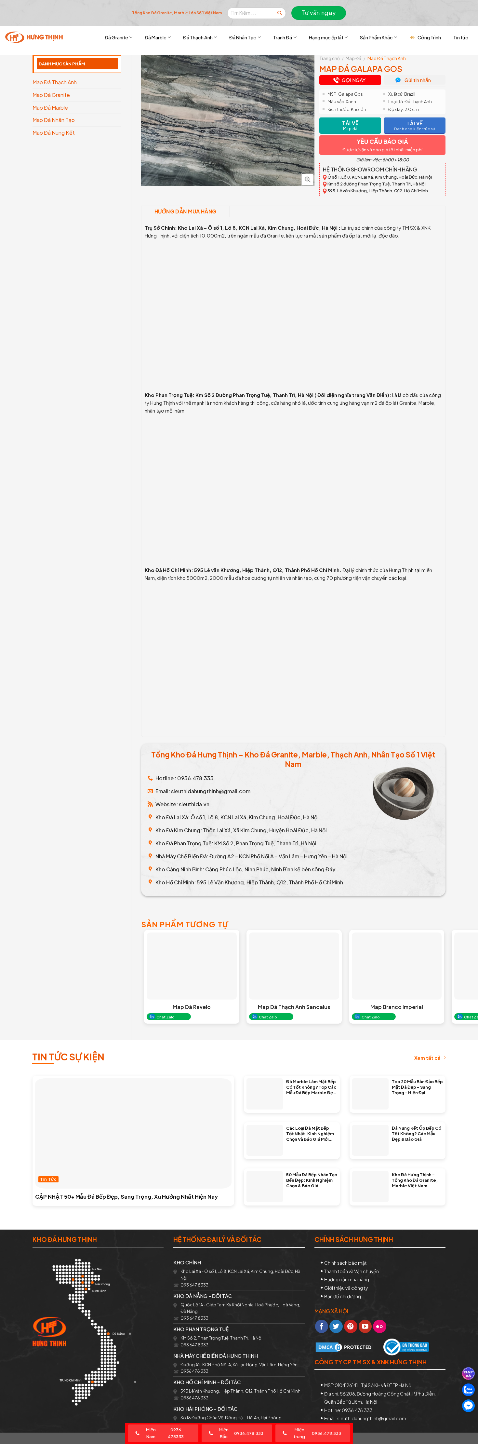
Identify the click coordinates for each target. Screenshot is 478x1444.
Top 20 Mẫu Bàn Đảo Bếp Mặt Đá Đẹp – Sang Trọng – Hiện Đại (417, 1087)
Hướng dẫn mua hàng (185, 211)
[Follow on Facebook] (321, 1326)
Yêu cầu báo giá (382, 141)
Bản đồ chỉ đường (342, 1296)
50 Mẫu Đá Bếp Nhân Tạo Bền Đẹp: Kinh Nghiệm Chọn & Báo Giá (311, 1180)
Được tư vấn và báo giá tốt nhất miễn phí (382, 149)
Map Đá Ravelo (192, 1007)
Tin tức (460, 37)
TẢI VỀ (414, 125)
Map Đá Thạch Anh (55, 82)
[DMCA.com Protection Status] (344, 1346)
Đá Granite (116, 37)
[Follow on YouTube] (365, 1326)
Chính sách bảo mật (345, 1263)
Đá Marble (155, 37)
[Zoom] (307, 179)
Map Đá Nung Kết (54, 132)
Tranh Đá (282, 37)
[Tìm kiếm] (279, 13)
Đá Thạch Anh (198, 37)
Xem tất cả (427, 1058)
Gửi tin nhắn (418, 80)
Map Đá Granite (51, 94)
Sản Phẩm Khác (376, 37)
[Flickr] (379, 1326)
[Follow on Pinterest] (350, 1326)
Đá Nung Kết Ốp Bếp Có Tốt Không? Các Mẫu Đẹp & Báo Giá (416, 1133)
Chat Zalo (165, 1017)
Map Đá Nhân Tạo (54, 119)
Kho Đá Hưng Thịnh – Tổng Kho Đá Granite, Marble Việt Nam (415, 1180)
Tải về (350, 125)
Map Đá (353, 58)
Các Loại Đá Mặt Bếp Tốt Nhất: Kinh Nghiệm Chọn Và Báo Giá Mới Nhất (310, 1133)
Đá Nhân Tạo (243, 37)
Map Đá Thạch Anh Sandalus (294, 1007)
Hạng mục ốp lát (326, 37)
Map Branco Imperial (396, 1007)
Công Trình (429, 37)
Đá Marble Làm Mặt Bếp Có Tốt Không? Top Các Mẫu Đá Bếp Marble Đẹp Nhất (311, 1087)
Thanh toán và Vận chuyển (351, 1271)
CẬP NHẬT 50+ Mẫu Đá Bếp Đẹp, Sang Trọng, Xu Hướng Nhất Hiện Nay (126, 1196)
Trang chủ (329, 58)
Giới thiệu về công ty (346, 1288)
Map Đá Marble (50, 107)
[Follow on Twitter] (336, 1326)
